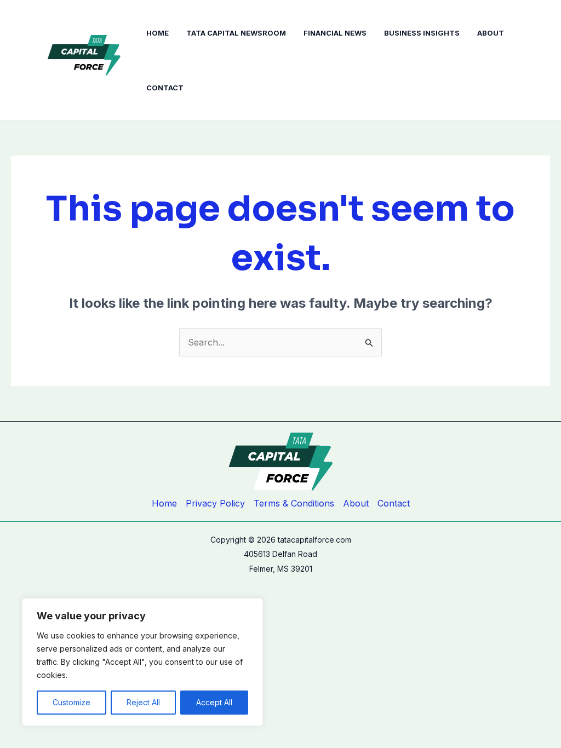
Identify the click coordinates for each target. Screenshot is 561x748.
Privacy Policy (215, 503)
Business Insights (422, 32)
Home (157, 32)
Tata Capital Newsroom (236, 32)
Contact (165, 87)
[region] (142, 662)
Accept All (214, 702)
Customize (71, 702)
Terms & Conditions (294, 503)
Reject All (143, 702)
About (490, 32)
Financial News (335, 32)
